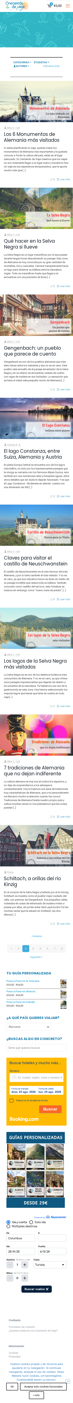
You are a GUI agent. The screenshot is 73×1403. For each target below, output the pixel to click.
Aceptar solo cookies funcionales (43, 1386)
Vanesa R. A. (14, 444)
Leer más (65, 179)
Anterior (37, 936)
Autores (21, 66)
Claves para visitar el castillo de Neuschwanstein (36, 561)
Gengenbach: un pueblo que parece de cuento (32, 351)
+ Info (36, 1395)
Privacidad (14, 1356)
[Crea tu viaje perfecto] (35, 1207)
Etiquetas (40, 62)
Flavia (10, 872)
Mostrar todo (52, 66)
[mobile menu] (67, 6)
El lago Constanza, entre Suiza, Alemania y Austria (33, 454)
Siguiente (35, 957)
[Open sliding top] (36, 4)
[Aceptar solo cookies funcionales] (67, 1381)
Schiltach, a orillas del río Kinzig (32, 881)
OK (12, 1386)
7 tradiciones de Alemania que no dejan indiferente (34, 771)
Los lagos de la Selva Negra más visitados (35, 664)
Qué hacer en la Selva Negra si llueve (29, 244)
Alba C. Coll (13, 127)
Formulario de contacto (22, 1326)
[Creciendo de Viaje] (16, 6)
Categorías (21, 62)
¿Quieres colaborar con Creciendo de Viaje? (33, 1330)
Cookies (13, 1352)
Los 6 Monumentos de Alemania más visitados (31, 137)
